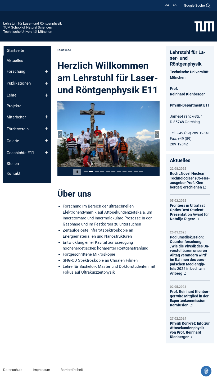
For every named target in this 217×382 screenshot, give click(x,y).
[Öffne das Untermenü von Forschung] (46, 71)
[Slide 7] (119, 172)
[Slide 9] (130, 172)
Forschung (16, 71)
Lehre (11, 95)
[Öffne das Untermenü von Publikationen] (46, 83)
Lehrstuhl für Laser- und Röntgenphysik (32, 23)
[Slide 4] (102, 172)
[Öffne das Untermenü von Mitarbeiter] (46, 117)
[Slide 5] (108, 172)
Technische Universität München (27, 32)
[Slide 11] (141, 172)
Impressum (41, 370)
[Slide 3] (97, 172)
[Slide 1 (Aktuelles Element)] (86, 172)
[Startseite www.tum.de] (204, 26)
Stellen (13, 163)
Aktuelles (15, 60)
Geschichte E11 (20, 152)
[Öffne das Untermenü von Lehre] (46, 95)
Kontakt (13, 173)
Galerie (13, 141)
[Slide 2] (91, 172)
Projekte (14, 106)
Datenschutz (12, 370)
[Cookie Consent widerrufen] (206, 371)
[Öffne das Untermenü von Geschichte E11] (46, 152)
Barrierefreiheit (72, 370)
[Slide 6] (113, 172)
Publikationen (19, 83)
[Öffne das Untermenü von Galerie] (46, 140)
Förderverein (18, 129)
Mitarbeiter (16, 117)
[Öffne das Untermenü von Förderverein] (46, 129)
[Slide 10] (136, 172)
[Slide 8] (124, 172)
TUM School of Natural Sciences (27, 27)
